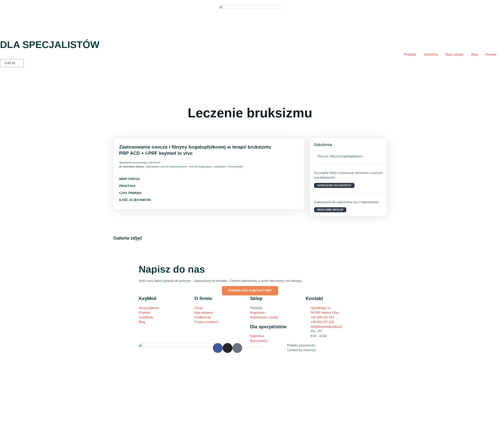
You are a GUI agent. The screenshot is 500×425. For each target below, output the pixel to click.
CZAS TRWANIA (130, 193)
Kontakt (491, 54)
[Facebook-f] (218, 348)
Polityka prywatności (301, 345)
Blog (474, 54)
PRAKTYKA (127, 186)
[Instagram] (227, 348)
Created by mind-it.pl (301, 350)
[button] (208, 178)
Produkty (410, 54)
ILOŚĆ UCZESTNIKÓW (135, 200)
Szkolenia (431, 54)
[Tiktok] (237, 348)
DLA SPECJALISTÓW (49, 44)
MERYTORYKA (129, 179)
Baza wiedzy (454, 54)
